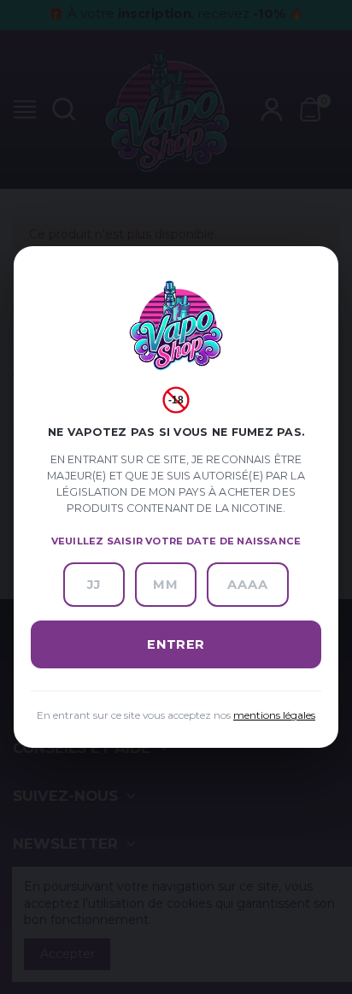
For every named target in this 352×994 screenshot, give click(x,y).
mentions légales (274, 715)
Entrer (176, 644)
